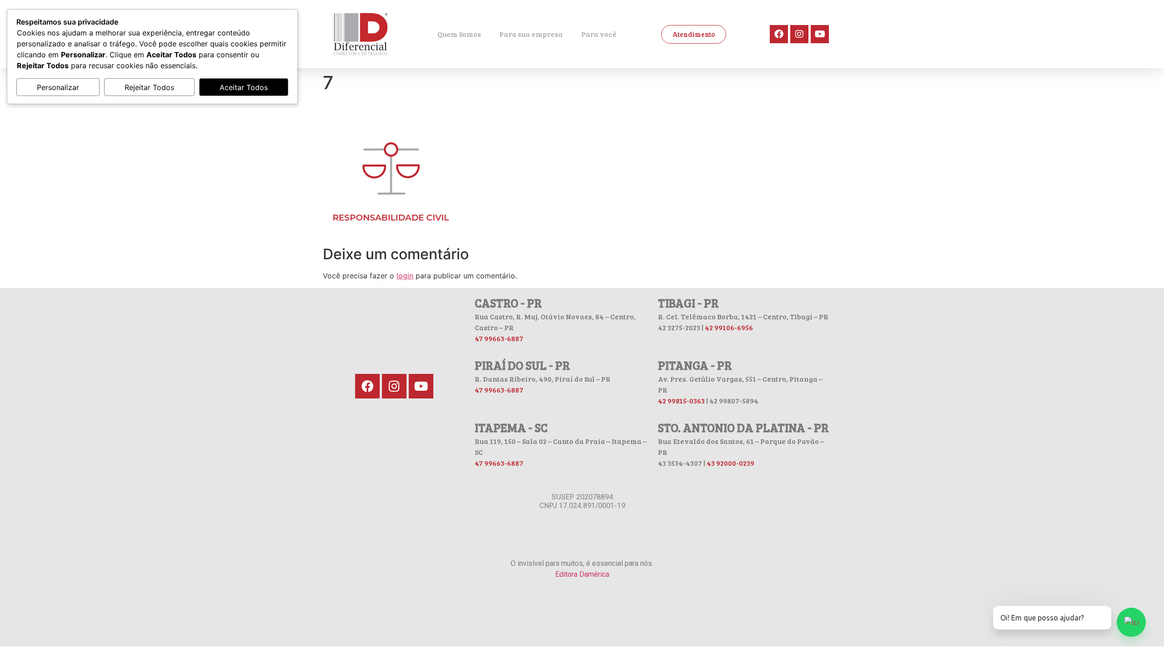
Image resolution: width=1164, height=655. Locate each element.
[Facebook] (779, 34)
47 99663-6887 (499, 338)
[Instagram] (799, 34)
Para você (599, 34)
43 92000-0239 (730, 463)
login (404, 275)
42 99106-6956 (729, 327)
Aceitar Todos (244, 87)
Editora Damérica (582, 574)
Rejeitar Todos (149, 87)
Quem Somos (459, 34)
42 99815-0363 (681, 400)
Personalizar (58, 87)
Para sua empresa (531, 34)
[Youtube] (820, 34)
